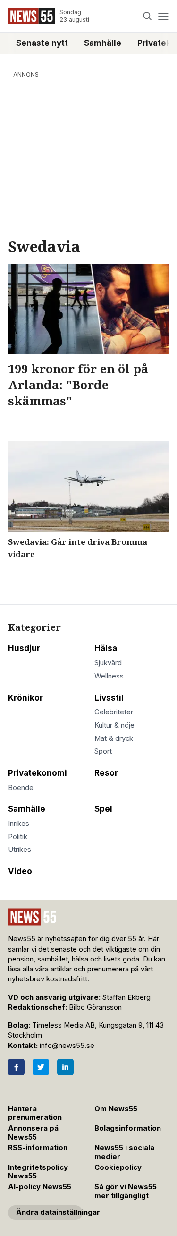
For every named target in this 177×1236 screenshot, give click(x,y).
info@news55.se (67, 1045)
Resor (106, 773)
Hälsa (105, 648)
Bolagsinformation (127, 1128)
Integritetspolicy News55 (38, 1172)
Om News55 (115, 1109)
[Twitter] (41, 1067)
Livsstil (109, 698)
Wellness (109, 676)
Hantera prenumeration (35, 1113)
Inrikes (18, 823)
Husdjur (24, 648)
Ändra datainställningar (49, 1212)
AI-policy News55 (39, 1187)
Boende (21, 787)
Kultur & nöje (114, 725)
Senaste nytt (42, 43)
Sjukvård (108, 663)
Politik (17, 837)
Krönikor (25, 698)
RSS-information (37, 1147)
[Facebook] (16, 1067)
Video (20, 871)
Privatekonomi (37, 773)
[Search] (147, 16)
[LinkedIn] (65, 1067)
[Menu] (163, 16)
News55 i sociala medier (124, 1152)
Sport (103, 751)
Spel (103, 809)
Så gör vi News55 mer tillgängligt (125, 1191)
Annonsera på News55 (33, 1133)
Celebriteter (113, 712)
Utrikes (19, 849)
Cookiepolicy (118, 1167)
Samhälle (102, 43)
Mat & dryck (113, 738)
